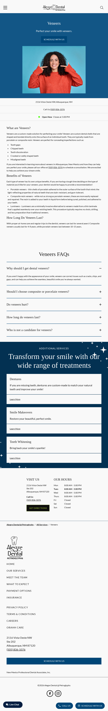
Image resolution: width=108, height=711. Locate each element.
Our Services (16, 570)
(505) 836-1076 (57, 109)
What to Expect (18, 584)
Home (11, 564)
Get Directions (38, 508)
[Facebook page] (50, 693)
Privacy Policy (17, 607)
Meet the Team (17, 577)
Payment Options (19, 590)
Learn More (15, 399)
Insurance (14, 597)
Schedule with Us (54, 39)
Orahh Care (15, 627)
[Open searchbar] (102, 8)
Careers (12, 620)
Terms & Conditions (21, 614)
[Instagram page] (58, 693)
